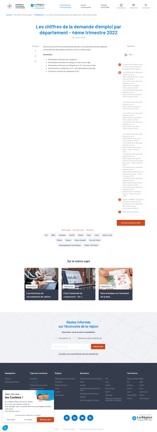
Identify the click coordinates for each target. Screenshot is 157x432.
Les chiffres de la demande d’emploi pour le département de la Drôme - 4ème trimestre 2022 (133, 116)
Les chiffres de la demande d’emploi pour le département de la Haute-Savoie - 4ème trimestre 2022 (132, 191)
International (59, 395)
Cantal (71, 235)
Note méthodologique (131, 212)
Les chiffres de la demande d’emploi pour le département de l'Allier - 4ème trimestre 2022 (132, 84)
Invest (57, 388)
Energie (82, 385)
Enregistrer (98, 346)
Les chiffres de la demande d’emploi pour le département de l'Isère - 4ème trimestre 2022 (132, 125)
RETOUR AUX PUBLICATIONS (130, 223)
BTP (106, 379)
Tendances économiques (39, 385)
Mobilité (82, 397)
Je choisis (28, 420)
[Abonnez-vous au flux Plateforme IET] (90, 418)
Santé (82, 382)
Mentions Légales (69, 429)
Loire (97, 235)
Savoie (68, 240)
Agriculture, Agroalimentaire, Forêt (90, 389)
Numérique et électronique (89, 394)
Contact (56, 429)
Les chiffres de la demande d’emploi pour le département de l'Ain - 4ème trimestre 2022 (133, 75)
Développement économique (70, 245)
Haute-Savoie (80, 240)
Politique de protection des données (91, 429)
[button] (5, 428)
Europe (57, 392)
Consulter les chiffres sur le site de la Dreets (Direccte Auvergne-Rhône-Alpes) (133, 66)
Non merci (11, 420)
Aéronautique (110, 388)
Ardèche (62, 235)
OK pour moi (45, 420)
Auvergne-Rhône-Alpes (135, 379)
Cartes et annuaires (37, 388)
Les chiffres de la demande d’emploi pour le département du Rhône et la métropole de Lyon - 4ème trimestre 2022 (133, 171)
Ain (46, 235)
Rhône (59, 240)
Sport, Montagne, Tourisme (89, 400)
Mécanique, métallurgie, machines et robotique (113, 399)
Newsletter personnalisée (88, 338)
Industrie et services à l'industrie (91, 379)
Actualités (33, 379)
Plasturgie (108, 395)
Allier (53, 235)
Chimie (107, 385)
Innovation (58, 382)
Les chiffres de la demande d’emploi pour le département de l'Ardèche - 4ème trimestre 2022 (133, 93)
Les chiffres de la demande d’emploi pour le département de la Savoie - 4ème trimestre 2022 (133, 181)
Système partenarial (12, 382)
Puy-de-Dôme (94, 240)
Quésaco (8, 379)
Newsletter (64, 338)
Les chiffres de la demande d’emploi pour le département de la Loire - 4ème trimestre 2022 (132, 137)
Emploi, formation (91, 245)
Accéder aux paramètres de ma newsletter (78, 353)
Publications (34, 382)
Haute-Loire (107, 235)
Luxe (107, 382)
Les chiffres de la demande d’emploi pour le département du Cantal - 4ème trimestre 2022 (132, 105)
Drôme (80, 235)
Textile (107, 392)
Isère (89, 235)
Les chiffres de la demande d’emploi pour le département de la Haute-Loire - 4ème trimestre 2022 (132, 147)
